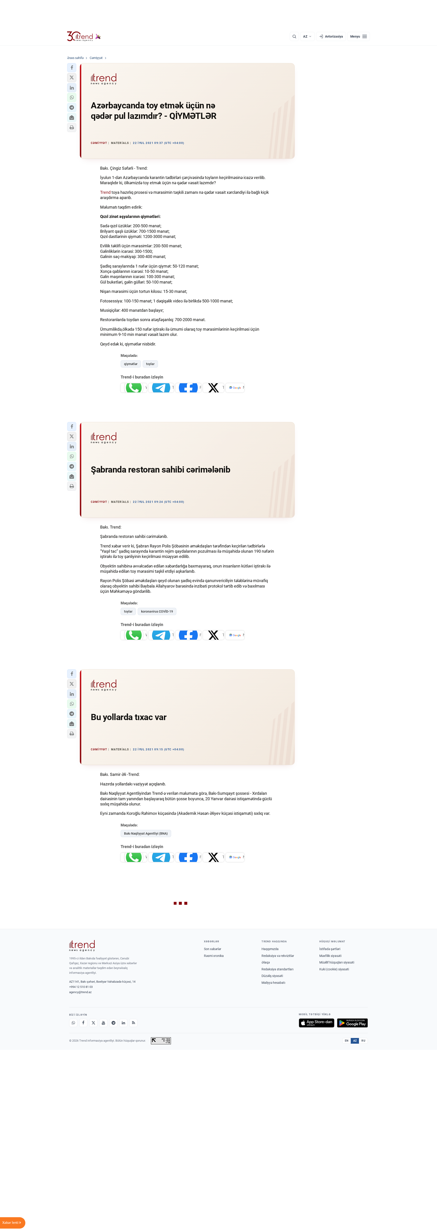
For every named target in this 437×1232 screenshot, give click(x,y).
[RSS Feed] (133, 1023)
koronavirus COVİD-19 (157, 611)
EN (346, 1040)
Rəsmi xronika (214, 956)
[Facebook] (83, 1023)
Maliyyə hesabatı (273, 982)
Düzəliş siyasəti (272, 976)
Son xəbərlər (212, 949)
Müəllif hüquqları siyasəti (336, 962)
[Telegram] (113, 1023)
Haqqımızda (270, 949)
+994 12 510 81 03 (81, 987)
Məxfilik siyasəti (330, 956)
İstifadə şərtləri (329, 949)
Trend (105, 192)
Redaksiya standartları (277, 969)
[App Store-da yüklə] (316, 1023)
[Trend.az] (84, 36)
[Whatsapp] (73, 1023)
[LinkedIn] (123, 1023)
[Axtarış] (294, 36)
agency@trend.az (80, 992)
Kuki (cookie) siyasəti (334, 969)
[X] (93, 1023)
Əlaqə (266, 962)
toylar (150, 364)
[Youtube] (103, 1023)
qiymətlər (130, 364)
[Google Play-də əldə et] (352, 1023)
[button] (71, 67)
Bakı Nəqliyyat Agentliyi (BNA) (146, 833)
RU (363, 1040)
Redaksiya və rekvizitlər (278, 956)
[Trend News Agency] (82, 945)
